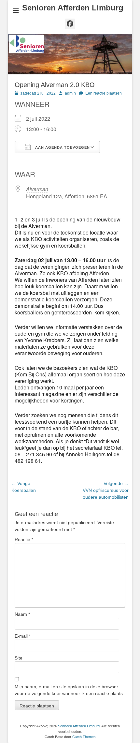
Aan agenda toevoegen (62, 147)
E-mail (23, 636)
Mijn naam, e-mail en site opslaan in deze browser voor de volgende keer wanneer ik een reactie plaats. (69, 690)
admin (70, 93)
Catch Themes (84, 737)
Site (18, 657)
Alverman (37, 189)
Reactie (24, 539)
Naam (22, 614)
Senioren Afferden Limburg (72, 7)
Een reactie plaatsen (103, 93)
